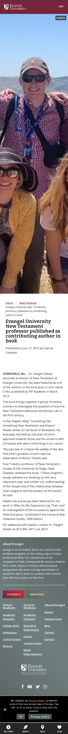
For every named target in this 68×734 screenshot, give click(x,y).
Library (28, 636)
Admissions (10, 632)
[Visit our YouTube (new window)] (29, 687)
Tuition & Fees (12, 639)
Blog (47, 625)
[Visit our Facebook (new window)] (22, 687)
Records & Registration (31, 627)
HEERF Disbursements (33, 652)
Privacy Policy (37, 700)
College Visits (11, 625)
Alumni (48, 612)
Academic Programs (9, 617)
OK (21, 716)
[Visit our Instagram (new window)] (45, 687)
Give (59, 731)
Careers (49, 632)
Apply (25, 731)
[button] (4, 710)
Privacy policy (40, 716)
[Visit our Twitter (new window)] (38, 687)
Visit (42, 731)
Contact (49, 639)
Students (13, 594)
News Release (28, 303)
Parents (7, 646)
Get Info (8, 731)
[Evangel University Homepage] (15, 8)
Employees (37, 594)
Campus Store (53, 619)
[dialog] (34, 709)
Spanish (60, 18)
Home (9, 303)
